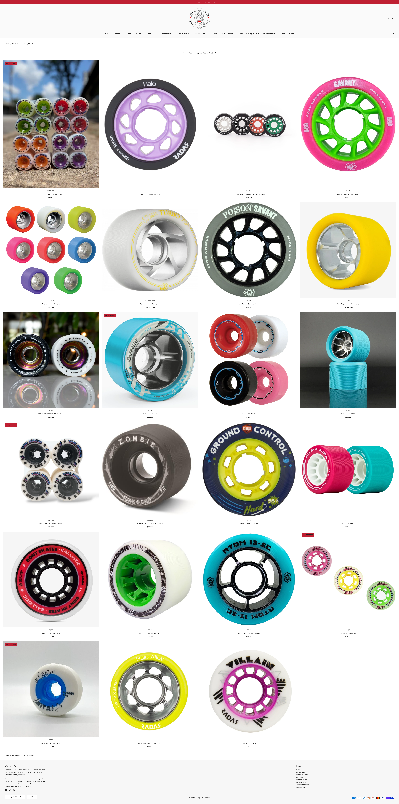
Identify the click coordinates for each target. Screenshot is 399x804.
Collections (16, 43)
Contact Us (300, 787)
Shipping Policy (302, 777)
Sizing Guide (301, 772)
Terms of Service (302, 785)
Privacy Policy (301, 782)
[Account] (393, 19)
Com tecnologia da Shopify (199, 798)
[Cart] (393, 34)
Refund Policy (301, 780)
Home (7, 43)
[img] (389, 19)
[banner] (199, 19)
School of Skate (302, 775)
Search (299, 770)
